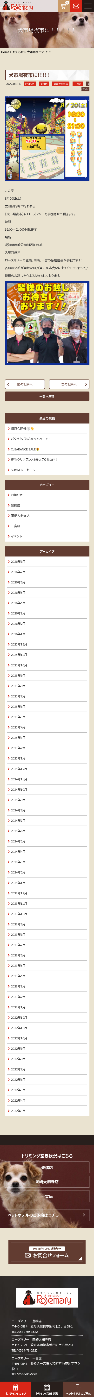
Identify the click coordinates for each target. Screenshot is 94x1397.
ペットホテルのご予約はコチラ (33, 1215)
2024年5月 (18, 841)
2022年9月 (18, 1048)
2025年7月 (18, 696)
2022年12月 (19, 1017)
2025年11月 (19, 654)
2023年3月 (18, 986)
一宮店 (15, 526)
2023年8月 (18, 934)
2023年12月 (19, 893)
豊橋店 (15, 505)
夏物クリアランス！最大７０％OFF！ (34, 459)
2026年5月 (18, 592)
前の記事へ (25, 384)
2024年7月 (18, 820)
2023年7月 (18, 944)
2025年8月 (18, 685)
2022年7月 (18, 1069)
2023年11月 (19, 903)
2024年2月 (18, 872)
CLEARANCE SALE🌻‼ (26, 449)
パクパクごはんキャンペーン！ (30, 438)
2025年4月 (18, 727)
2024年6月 (18, 830)
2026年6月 (18, 582)
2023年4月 (18, 975)
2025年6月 (18, 706)
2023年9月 (18, 924)
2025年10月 (19, 665)
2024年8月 (18, 810)
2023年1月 (18, 1007)
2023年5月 (18, 965)
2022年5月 (18, 1089)
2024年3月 (18, 862)
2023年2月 (18, 996)
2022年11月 (19, 1027)
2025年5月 (18, 716)
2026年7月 (18, 571)
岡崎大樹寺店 (20, 515)
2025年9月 (18, 675)
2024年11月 (19, 779)
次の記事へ (69, 384)
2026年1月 (18, 634)
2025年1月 (18, 758)
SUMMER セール (23, 470)
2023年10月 (19, 913)
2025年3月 (18, 737)
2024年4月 (18, 851)
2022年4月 (18, 1100)
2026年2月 (18, 623)
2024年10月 (19, 789)
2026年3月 (18, 613)
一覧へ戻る (47, 396)
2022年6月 (18, 1079)
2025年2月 (18, 748)
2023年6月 (18, 955)
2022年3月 (18, 1110)
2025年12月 (19, 644)
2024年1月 (18, 882)
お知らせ (17, 495)
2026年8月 (18, 561)
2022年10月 (19, 1038)
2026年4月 (18, 603)
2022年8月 (18, 1058)
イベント (16, 536)
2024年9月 (18, 799)
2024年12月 (19, 768)
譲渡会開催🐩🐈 (22, 428)
